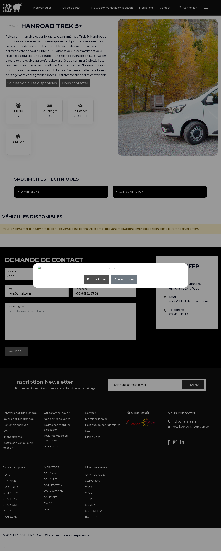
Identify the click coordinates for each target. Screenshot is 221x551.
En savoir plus (96, 279)
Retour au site (124, 279)
